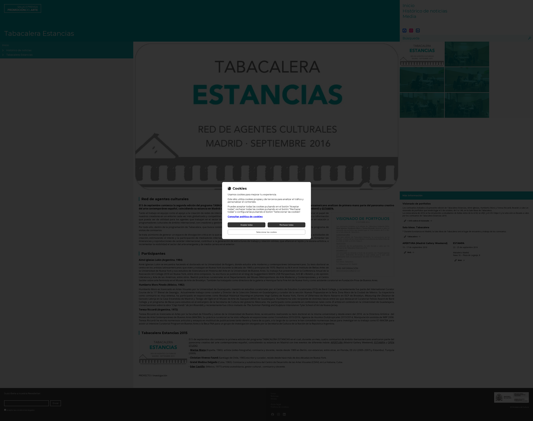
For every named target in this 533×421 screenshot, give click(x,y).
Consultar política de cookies (245, 216)
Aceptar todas (246, 225)
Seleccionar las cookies (266, 232)
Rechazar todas (286, 225)
